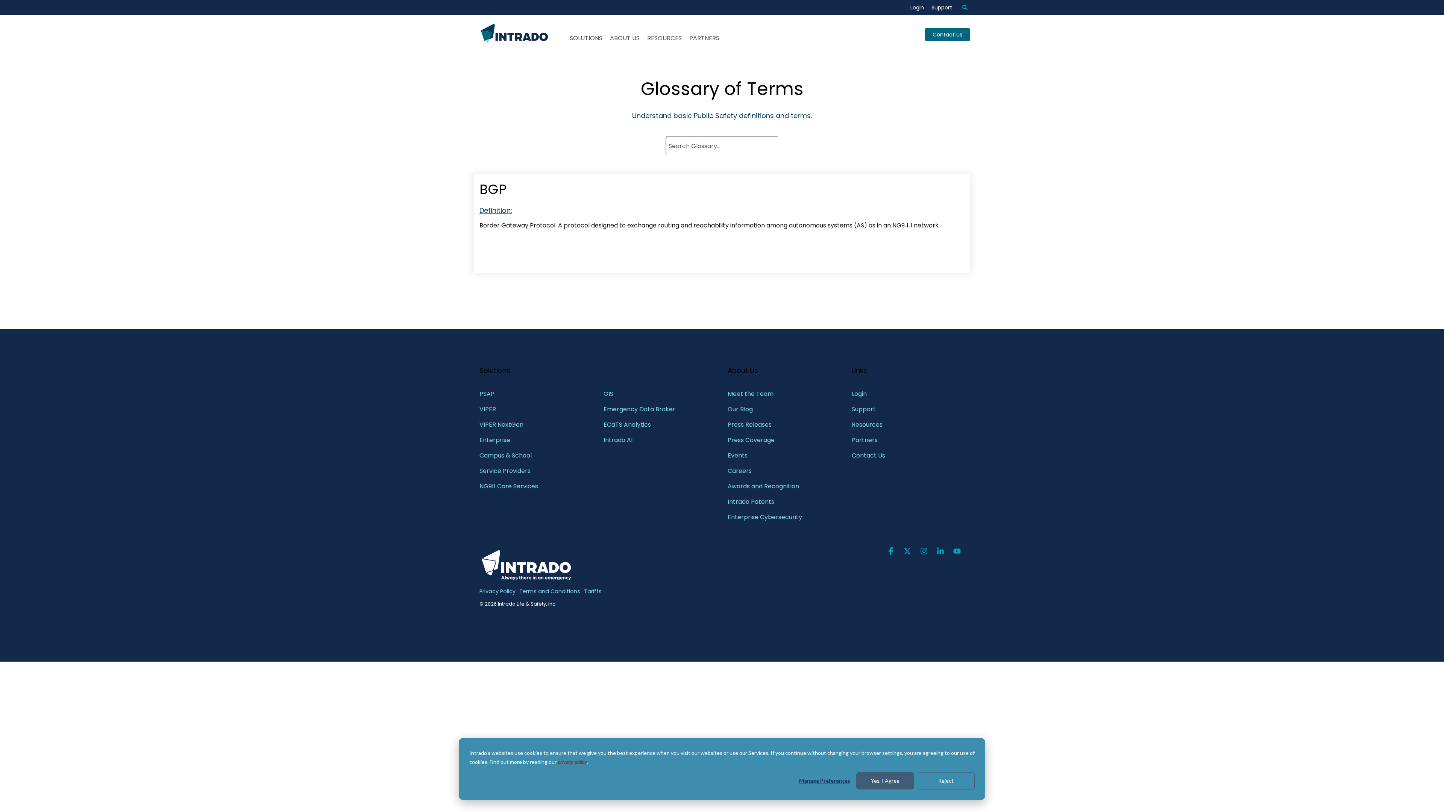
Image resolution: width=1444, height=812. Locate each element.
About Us (625, 38)
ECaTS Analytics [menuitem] (627, 424)
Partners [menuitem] (865, 440)
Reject (946, 780)
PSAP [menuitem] (486, 393)
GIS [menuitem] (609, 393)
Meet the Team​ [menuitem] (751, 393)
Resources (664, 38)
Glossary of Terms (722, 89)
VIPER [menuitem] (487, 409)
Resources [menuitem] (867, 424)
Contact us (947, 34)
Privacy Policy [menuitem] (497, 591)
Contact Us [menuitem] (868, 455)
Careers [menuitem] (740, 471)
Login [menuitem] (917, 7)
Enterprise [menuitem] (495, 440)
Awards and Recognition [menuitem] (763, 486)
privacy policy (572, 762)
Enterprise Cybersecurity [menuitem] (765, 517)
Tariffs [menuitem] (593, 591)
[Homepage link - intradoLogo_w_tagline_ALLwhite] (526, 579)
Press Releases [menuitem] (750, 424)
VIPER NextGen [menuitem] (501, 424)
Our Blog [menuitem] (740, 409)
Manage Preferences (824, 780)
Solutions (586, 38)
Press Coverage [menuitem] (751, 440)
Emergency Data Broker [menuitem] (639, 409)
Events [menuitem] (738, 455)
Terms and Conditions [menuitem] (549, 591)
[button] (891, 552)
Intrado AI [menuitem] (618, 440)
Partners (704, 38)
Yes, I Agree (885, 780)
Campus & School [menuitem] (506, 455)
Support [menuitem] (941, 7)
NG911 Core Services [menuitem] (508, 486)
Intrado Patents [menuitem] (751, 501)
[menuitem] (961, 7)
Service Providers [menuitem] (505, 471)
